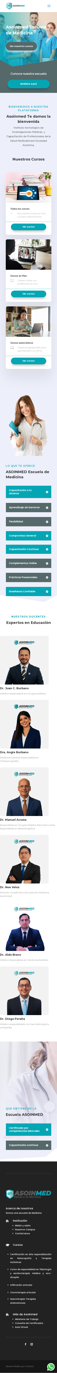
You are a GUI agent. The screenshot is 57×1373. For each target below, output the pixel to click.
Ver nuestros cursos (21, 46)
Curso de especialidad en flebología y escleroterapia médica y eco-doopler (30, 1273)
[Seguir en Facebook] (25, 1344)
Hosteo (30, 1366)
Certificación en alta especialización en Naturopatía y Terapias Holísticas (30, 1258)
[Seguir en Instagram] (31, 1344)
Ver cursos (28, 226)
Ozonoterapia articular (23, 1292)
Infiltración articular (21, 1285)
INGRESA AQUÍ (28, 84)
